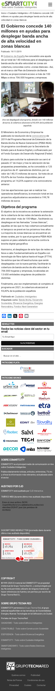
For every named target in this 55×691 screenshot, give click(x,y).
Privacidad (14, 685)
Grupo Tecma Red (33, 608)
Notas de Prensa (14, 680)
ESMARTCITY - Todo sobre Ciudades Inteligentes (22, 640)
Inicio (3, 13)
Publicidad (35, 675)
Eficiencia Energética (23, 303)
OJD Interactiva (36, 491)
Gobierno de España (14, 56)
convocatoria (39, 135)
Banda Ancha (25, 300)
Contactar (41, 685)
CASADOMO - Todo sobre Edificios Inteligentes (21, 623)
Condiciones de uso (36, 680)
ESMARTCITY (19, 5)
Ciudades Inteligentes (18, 13)
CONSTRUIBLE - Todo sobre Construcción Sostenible (24, 629)
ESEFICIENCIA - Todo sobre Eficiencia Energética (22, 634)
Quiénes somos (18, 675)
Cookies (27, 685)
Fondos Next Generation (26, 306)
